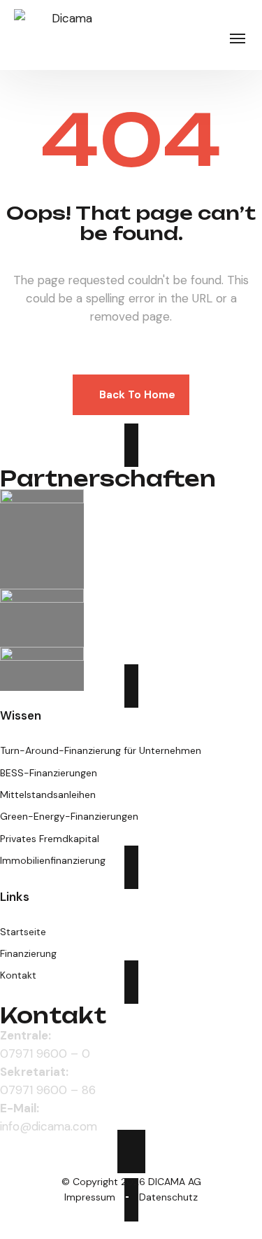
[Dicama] (66, 35)
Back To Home (137, 395)
